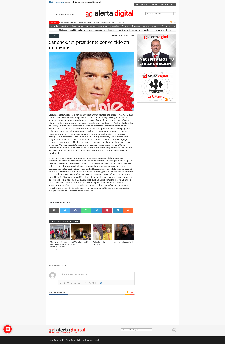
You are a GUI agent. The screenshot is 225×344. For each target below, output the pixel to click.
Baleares (90, 30)
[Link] (90, 282)
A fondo (126, 25)
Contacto (96, 2)
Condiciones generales (83, 2)
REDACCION (117, 35)
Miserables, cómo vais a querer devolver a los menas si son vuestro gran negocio (59, 245)
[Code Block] (86, 282)
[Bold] (61, 282)
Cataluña (98, 30)
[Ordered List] (75, 282)
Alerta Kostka (168, 25)
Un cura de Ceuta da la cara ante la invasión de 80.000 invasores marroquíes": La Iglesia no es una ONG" (97, 22)
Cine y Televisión (151, 25)
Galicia (134, 30)
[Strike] (71, 282)
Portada (54, 25)
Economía (102, 25)
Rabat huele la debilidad (99, 243)
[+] (96, 283)
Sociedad (90, 25)
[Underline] (68, 282)
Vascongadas (144, 30)
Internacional (76, 25)
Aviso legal (69, 2)
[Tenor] (101, 282)
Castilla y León (109, 30)
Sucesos (136, 25)
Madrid (73, 30)
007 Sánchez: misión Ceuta (80, 243)
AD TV (171, 30)
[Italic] (64, 282)
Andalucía (81, 30)
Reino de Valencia (123, 30)
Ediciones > (63, 30)
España (64, 25)
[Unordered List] (79, 282)
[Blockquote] (82, 282)
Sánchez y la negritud (123, 242)
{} (93, 283)
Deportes (114, 25)
